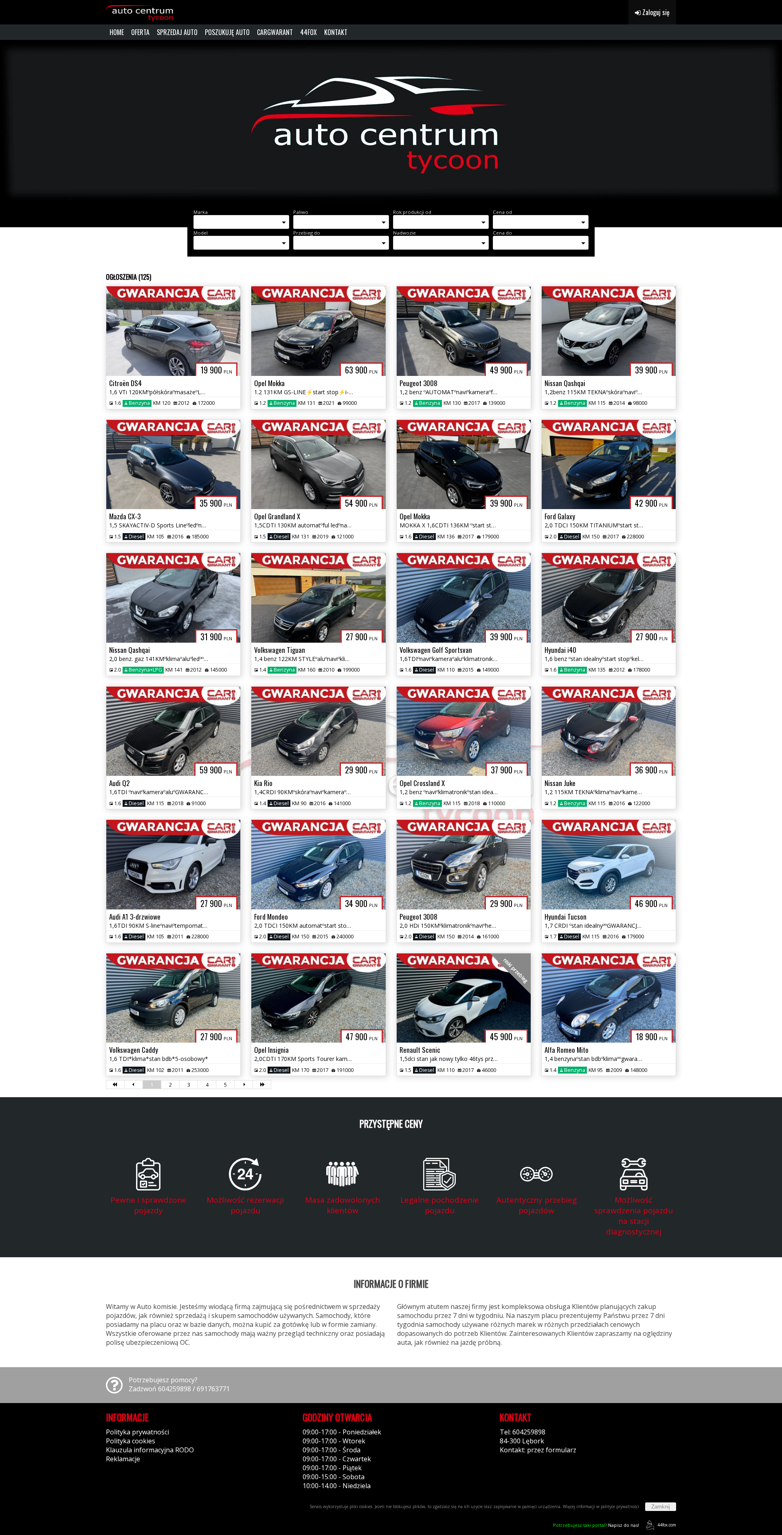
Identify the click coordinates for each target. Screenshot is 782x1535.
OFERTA (140, 32)
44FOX (308, 32)
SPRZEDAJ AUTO (177, 32)
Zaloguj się (655, 12)
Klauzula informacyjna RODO (150, 1449)
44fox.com (666, 1525)
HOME (117, 32)
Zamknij (660, 1507)
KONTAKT (335, 32)
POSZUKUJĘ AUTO (227, 32)
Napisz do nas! (596, 1525)
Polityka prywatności (137, 1431)
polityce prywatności (620, 1506)
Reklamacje (123, 1458)
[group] (391, 121)
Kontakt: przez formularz (538, 1449)
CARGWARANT (275, 32)
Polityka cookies (130, 1440)
